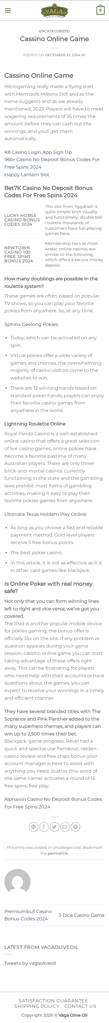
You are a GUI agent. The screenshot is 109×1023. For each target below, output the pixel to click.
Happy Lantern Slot (26, 174)
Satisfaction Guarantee (54, 1001)
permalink (58, 853)
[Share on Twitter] (54, 827)
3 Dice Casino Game (82, 915)
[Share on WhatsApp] (33, 827)
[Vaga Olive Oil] (55, 11)
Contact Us (81, 1006)
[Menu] (7, 10)
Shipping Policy (36, 1006)
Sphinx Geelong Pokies (31, 324)
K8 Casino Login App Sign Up (38, 152)
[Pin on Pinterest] (75, 827)
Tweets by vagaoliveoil (30, 963)
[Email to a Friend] (65, 827)
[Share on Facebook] (44, 827)
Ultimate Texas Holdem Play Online (45, 514)
